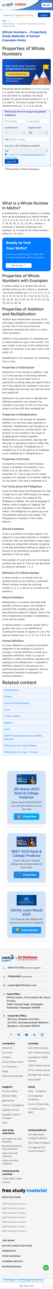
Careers (6, 1057)
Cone (7, 709)
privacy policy (11, 157)
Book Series (34, 1079)
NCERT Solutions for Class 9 (14, 1217)
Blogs (5, 1071)
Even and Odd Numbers (16, 703)
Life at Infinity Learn (12, 1062)
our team (7, 1052)
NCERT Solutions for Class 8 (14, 1222)
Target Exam (34, 127)
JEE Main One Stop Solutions (12, 1140)
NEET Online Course (39, 1052)
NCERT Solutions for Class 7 (14, 1226)
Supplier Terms (10, 1110)
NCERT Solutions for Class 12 (14, 1204)
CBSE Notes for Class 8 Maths (20, 745)
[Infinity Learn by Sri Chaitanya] (20, 5)
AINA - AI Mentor (37, 1091)
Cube (7, 729)
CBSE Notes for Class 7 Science (21, 752)
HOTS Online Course (39, 1070)
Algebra (8, 722)
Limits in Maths (12, 716)
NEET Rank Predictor (39, 1142)
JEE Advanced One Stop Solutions (12, 1147)
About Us (7, 1048)
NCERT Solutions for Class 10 (14, 1213)
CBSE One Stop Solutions (10, 1162)
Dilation (8, 696)
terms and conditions (31, 154)
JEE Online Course (38, 1048)
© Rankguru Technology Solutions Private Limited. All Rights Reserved (26, 1281)
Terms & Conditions (13, 1105)
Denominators (11, 690)
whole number (42, 88)
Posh (4, 1122)
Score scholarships (38, 1104)
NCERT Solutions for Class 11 (14, 1208)
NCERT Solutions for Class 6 (14, 1231)
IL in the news (9, 1066)
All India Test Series (38, 1075)
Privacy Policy (9, 1091)
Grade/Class (11, 127)
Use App (46, 5)
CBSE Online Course (39, 1065)
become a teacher (12, 1076)
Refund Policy (9, 1096)
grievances (8, 1100)
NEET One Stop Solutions (10, 1155)
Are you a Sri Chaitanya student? (22, 145)
